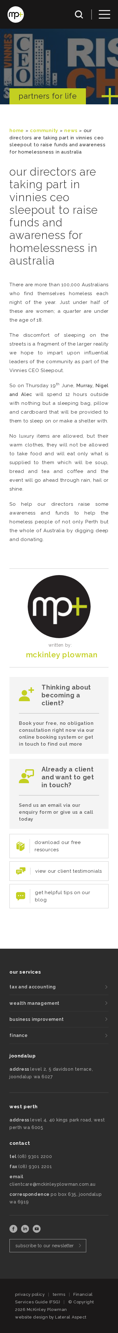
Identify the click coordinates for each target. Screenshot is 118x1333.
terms (59, 1294)
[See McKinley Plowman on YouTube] (37, 1231)
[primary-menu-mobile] (104, 14)
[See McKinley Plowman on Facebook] (14, 1231)
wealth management (34, 1003)
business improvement (36, 1019)
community (44, 130)
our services (25, 972)
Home (16, 130)
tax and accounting (32, 986)
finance (18, 1035)
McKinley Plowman (62, 654)
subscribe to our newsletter (44, 1245)
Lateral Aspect (70, 1317)
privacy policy (30, 1294)
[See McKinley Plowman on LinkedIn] (25, 1231)
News (70, 130)
